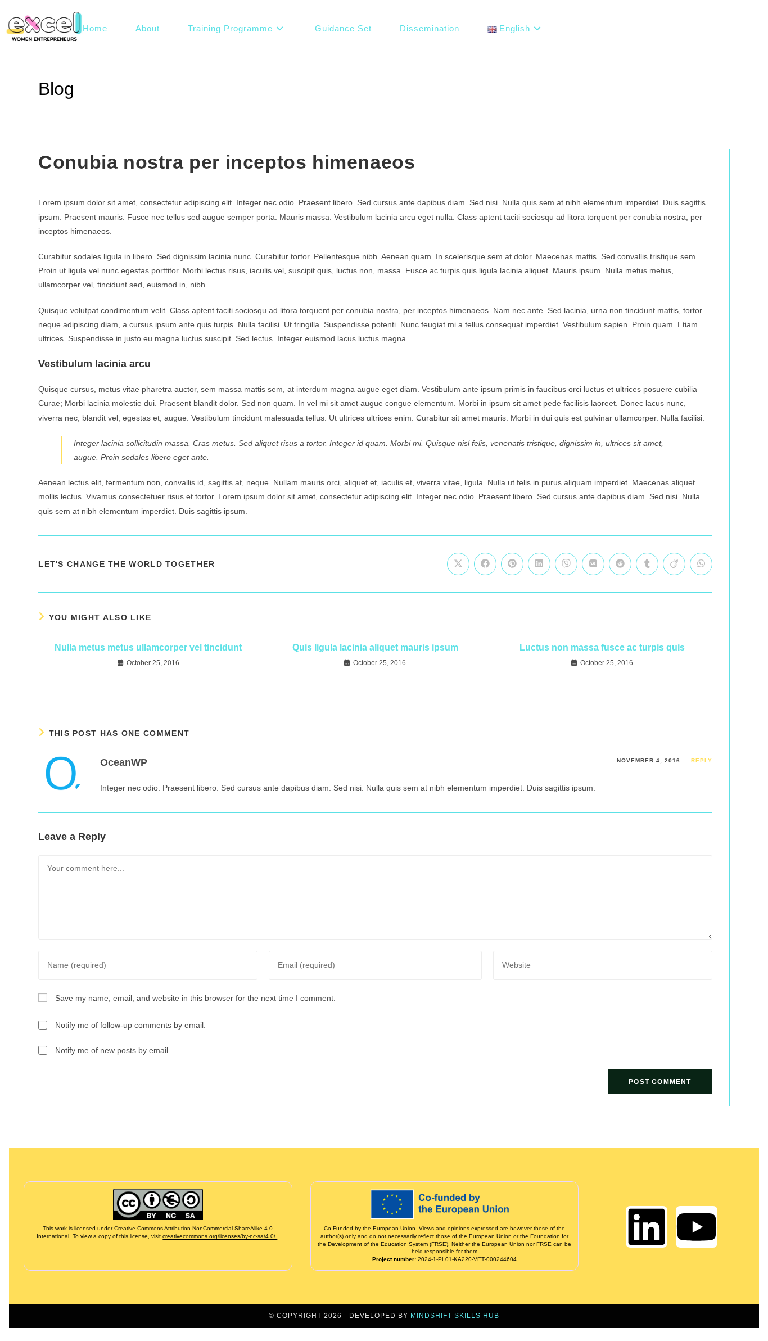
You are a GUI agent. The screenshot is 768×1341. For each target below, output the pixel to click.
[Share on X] (458, 564)
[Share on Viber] (566, 564)
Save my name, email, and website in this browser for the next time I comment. (195, 998)
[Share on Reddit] (620, 564)
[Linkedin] (646, 1227)
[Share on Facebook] (485, 564)
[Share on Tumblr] (647, 564)
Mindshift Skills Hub (454, 1316)
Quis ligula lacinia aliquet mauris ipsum (375, 647)
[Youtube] (696, 1227)
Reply (701, 760)
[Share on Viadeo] (674, 564)
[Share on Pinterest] (512, 564)
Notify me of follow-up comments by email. (130, 1025)
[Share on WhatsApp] (701, 564)
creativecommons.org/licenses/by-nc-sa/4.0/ (219, 1236)
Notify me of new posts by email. (112, 1050)
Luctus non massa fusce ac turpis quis (602, 647)
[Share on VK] (593, 564)
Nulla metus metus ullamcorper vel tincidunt (148, 647)
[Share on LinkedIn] (539, 564)
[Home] (683, 84)
